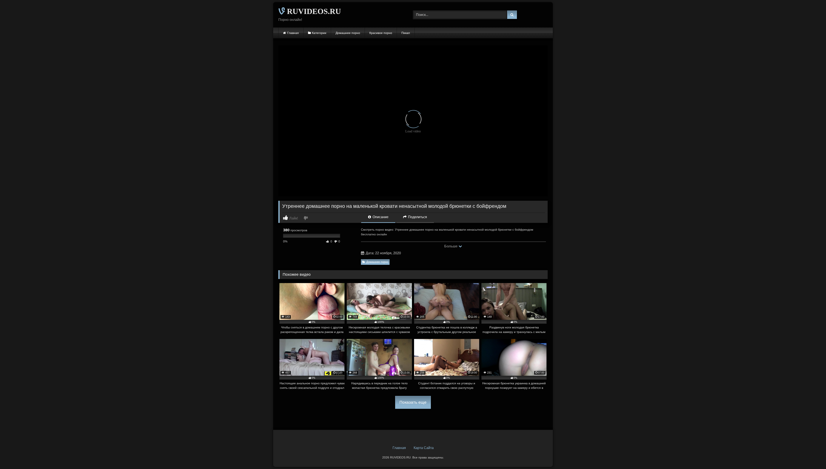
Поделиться (417, 217)
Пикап (405, 33)
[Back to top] (812, 456)
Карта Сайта (424, 448)
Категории (319, 33)
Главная (293, 33)
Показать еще (413, 402)
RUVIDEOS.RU (313, 11)
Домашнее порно (348, 33)
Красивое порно (380, 33)
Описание (380, 217)
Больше (451, 246)
